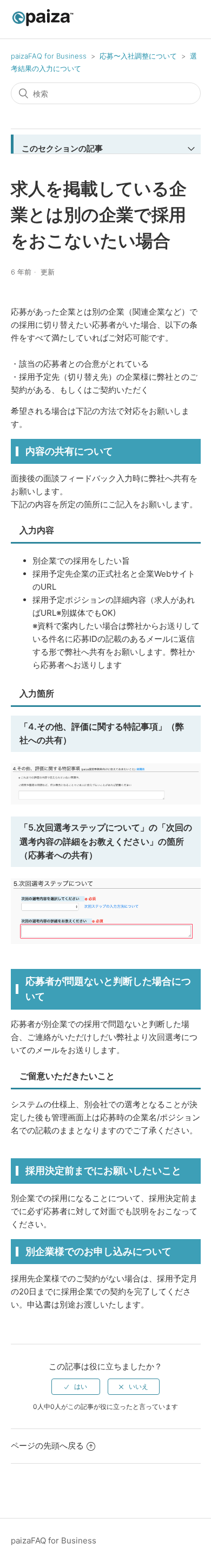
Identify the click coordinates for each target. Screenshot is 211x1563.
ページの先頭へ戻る (47, 1445)
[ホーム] (43, 25)
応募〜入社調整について (138, 56)
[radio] (75, 1387)
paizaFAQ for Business (49, 56)
